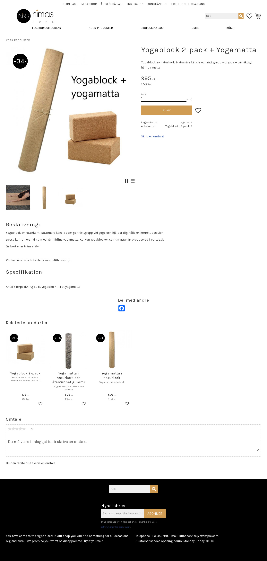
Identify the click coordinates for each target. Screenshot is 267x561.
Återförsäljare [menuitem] (112, 4)
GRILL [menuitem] (195, 28)
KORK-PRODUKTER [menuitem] (101, 28)
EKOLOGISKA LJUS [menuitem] (152, 28)
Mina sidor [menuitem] (89, 4)
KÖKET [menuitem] (230, 28)
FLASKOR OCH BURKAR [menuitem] (46, 28)
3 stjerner (17, 429)
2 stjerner (13, 429)
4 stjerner (20, 429)
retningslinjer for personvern (115, 527)
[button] (249, 16)
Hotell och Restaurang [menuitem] (188, 4)
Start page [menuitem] (70, 4)
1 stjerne (10, 429)
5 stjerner (24, 429)
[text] (201, 79)
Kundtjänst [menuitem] (155, 4)
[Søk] (241, 15)
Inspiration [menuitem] (135, 4)
